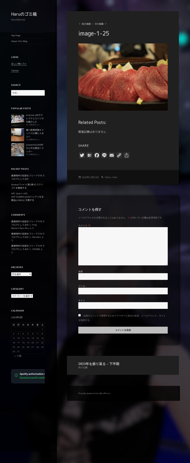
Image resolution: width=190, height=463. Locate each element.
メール (81, 285)
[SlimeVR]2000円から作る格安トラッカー (35, 148)
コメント (84, 225)
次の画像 (99, 23)
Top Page (15, 35)
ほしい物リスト (19, 63)
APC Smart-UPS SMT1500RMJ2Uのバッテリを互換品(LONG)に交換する (27, 197)
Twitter (15, 70)
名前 (80, 271)
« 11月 (17, 356)
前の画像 (86, 23)
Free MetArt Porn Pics (24, 226)
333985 (36, 249)
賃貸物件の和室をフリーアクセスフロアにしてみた (28, 177)
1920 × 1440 (110, 177)
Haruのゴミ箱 (24, 14)
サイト (81, 300)
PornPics (36, 237)
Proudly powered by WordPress (94, 393)
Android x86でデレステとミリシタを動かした (35, 118)
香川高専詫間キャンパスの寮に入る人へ (35, 133)
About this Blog (19, 41)
